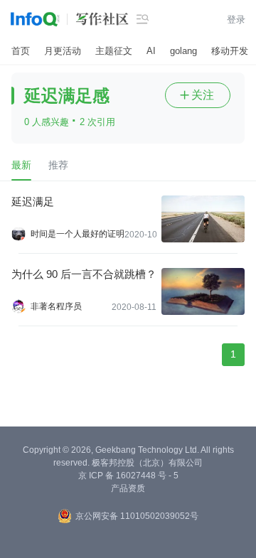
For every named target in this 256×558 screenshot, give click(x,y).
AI (151, 50)
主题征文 (113, 50)
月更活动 (62, 50)
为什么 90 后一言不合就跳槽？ (83, 274)
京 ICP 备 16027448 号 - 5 (128, 476)
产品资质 (128, 488)
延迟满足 (32, 201)
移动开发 (229, 50)
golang (183, 50)
